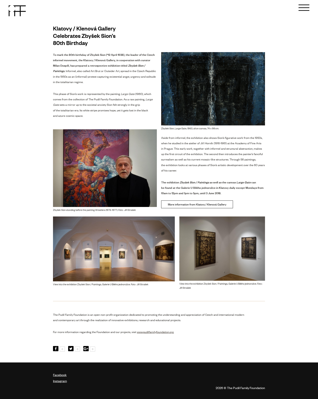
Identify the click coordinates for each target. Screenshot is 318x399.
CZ (286, 7)
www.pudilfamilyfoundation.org (155, 332)
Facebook (60, 375)
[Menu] (304, 5)
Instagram (60, 381)
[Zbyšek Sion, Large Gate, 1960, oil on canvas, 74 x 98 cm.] (213, 89)
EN (292, 7)
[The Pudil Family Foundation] (17, 10)
